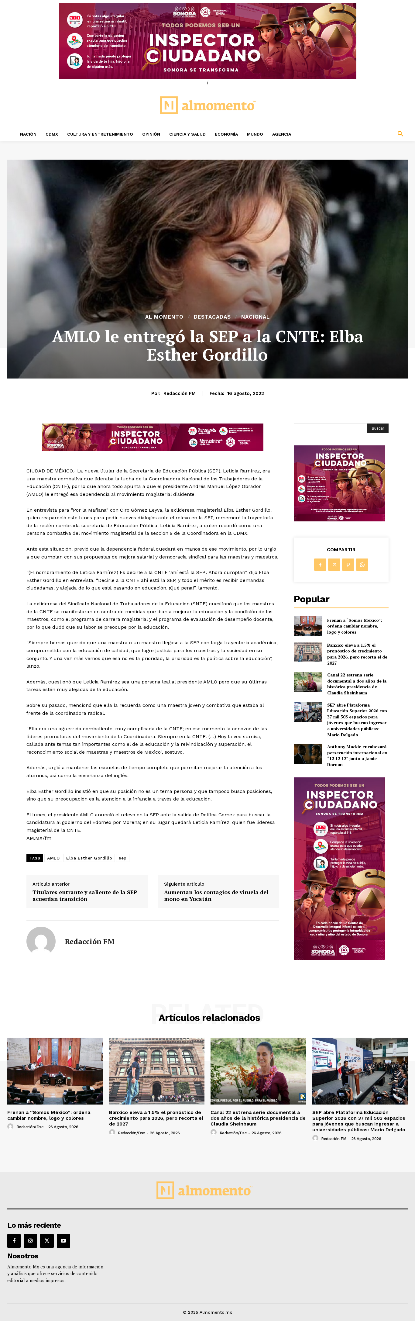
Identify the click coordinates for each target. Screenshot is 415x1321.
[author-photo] (11, 1126)
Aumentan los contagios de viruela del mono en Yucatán (216, 895)
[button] (363, 134)
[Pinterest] (348, 564)
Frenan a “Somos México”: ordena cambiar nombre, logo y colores (354, 626)
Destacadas (212, 317)
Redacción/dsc (29, 1127)
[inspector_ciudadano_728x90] (152, 449)
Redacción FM (179, 393)
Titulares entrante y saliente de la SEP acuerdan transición (85, 895)
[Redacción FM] (41, 941)
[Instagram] (30, 1240)
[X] (334, 564)
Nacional (255, 317)
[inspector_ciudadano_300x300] (339, 519)
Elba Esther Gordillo (89, 858)
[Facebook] (320, 564)
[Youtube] (63, 1240)
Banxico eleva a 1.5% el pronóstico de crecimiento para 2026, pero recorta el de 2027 (357, 654)
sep (123, 858)
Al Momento (164, 317)
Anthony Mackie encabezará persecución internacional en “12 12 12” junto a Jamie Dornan (357, 755)
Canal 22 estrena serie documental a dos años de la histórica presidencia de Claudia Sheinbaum (356, 684)
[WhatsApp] (362, 564)
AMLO (53, 858)
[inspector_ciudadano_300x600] (339, 958)
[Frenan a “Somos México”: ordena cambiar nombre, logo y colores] (308, 626)
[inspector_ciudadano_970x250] (207, 41)
